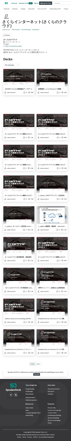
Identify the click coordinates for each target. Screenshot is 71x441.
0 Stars (7, 35)
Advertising (29, 415)
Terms (24, 437)
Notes (50, 423)
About (19, 437)
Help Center (29, 408)
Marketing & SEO (55, 9)
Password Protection (54, 410)
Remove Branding (53, 418)
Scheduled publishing (54, 415)
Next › (38, 364)
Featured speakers (31, 400)
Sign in (36, 3)
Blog (27, 410)
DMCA (35, 437)
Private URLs (52, 408)
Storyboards (29, 394)
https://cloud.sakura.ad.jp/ (13, 46)
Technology (29, 391)
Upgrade (36, 374)
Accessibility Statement (46, 437)
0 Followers (35, 29)
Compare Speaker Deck (33, 413)
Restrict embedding (54, 420)
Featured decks (30, 397)
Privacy (29, 437)
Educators (51, 391)
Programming (30, 389)
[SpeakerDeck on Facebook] (11, 395)
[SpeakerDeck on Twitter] (16, 395)
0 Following (27, 29)
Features (14, 3)
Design (23, 9)
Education (31, 9)
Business (15, 9)
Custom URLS (52, 413)
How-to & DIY (42, 9)
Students (50, 394)
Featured (6, 9)
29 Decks (17, 29)
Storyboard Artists (54, 389)
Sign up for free (45, 3)
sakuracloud (11, 92)
